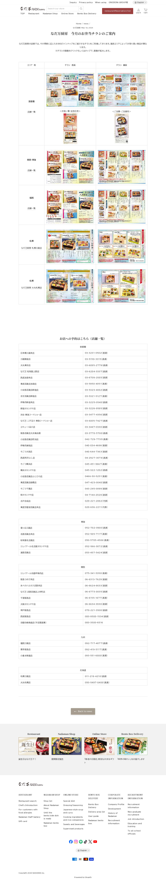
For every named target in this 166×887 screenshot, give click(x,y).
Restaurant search (28, 801)
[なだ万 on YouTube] (95, 842)
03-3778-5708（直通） (96, 433)
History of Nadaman (113, 814)
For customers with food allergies (28, 811)
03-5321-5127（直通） (96, 396)
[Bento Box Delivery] (132, 746)
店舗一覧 (32, 112)
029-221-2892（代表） (96, 501)
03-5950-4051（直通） (96, 384)
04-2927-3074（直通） (96, 458)
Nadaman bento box (51, 824)
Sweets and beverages (74, 824)
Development (114, 809)
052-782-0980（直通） (96, 528)
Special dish (69, 801)
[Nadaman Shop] (67, 746)
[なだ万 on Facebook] (71, 843)
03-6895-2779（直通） (96, 365)
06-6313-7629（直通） (96, 579)
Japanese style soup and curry (73, 811)
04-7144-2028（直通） (96, 495)
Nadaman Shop (50, 13)
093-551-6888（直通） (96, 656)
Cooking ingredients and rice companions (73, 818)
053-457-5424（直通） (96, 553)
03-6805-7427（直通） (96, 421)
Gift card (23, 821)
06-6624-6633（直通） (96, 586)
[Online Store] (99, 746)
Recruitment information (114, 822)
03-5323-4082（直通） (96, 390)
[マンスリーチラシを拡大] (70, 89)
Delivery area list (96, 812)
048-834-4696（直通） (96, 445)
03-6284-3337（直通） (96, 371)
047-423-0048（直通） (96, 482)
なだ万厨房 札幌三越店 (31, 248)
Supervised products (73, 829)
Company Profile (116, 804)
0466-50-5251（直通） (96, 476)
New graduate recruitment (134, 813)
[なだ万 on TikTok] (85, 843)
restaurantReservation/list (118, 11)
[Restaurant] (34, 746)
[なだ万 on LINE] (81, 843)
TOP (22, 13)
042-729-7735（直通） (96, 439)
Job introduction (136, 819)
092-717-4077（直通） (96, 643)
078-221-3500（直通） (96, 610)
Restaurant (33, 13)
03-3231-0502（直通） (96, 353)
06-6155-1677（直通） (96, 598)
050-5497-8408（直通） (97, 682)
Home (78, 24)
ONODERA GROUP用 (118, 2)
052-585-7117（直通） (96, 534)
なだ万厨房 (76, 27)
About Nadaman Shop (51, 806)
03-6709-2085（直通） (96, 378)
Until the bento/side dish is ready (51, 815)
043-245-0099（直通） (96, 489)
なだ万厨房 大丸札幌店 (31, 288)
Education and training (135, 825)
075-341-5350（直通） (96, 573)
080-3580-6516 (94, 622)
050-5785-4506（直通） (97, 540)
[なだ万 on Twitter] (90, 843)
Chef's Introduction (28, 805)
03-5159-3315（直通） (96, 359)
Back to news (84, 711)
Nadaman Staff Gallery (29, 817)
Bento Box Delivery (86, 13)
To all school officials (134, 832)
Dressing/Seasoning (73, 805)
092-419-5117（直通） (96, 649)
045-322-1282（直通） (96, 470)
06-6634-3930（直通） (96, 604)
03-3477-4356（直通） (96, 415)
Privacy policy (86, 2)
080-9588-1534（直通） (97, 616)
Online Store (67, 13)
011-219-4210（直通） (96, 676)
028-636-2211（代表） (96, 507)
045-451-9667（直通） (96, 464)
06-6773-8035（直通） (96, 592)
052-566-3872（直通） (96, 546)
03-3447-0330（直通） (96, 427)
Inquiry (73, 2)
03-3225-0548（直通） (96, 402)
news (86, 24)
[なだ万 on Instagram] (76, 843)
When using (100, 2)
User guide (93, 816)
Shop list (48, 801)
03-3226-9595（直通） (96, 408)
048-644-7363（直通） (96, 452)
